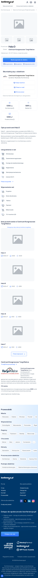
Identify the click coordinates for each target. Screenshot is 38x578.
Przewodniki (4, 495)
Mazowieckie (17, 425)
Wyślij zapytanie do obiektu (19, 60)
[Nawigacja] (35, 2)
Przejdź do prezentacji (8, 364)
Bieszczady (30, 434)
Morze (4, 442)
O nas (2, 488)
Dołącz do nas (10, 534)
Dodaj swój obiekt (6, 504)
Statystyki (23, 495)
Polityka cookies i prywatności (26, 557)
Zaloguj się (23, 490)
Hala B (3, 283)
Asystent (22, 493)
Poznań (30, 417)
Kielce (16, 53)
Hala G (3, 314)
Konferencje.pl (5, 10)
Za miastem (26, 442)
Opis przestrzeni (8, 6)
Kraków (14, 417)
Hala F (3, 344)
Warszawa (5, 417)
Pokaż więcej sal (18, 354)
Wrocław (22, 417)
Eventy (15, 459)
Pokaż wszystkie (6, 181)
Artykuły (3, 490)
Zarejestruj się (24, 488)
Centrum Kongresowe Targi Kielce (21, 49)
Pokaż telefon (20, 83)
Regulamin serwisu (8, 557)
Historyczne (15, 450)
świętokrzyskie (22, 53)
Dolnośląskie (6, 425)
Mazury (4, 434)
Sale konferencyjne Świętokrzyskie (24, 10)
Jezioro (17, 442)
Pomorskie (27, 425)
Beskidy (22, 434)
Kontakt (3, 493)
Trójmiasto (13, 434)
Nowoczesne (26, 450)
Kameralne (5, 450)
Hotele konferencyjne (8, 467)
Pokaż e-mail (20, 87)
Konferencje (6, 459)
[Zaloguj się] (27, 2)
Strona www (20, 92)
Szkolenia (23, 459)
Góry (10, 442)
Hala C (3, 253)
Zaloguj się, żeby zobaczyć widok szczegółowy (19, 227)
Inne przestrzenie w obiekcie (24, 6)
